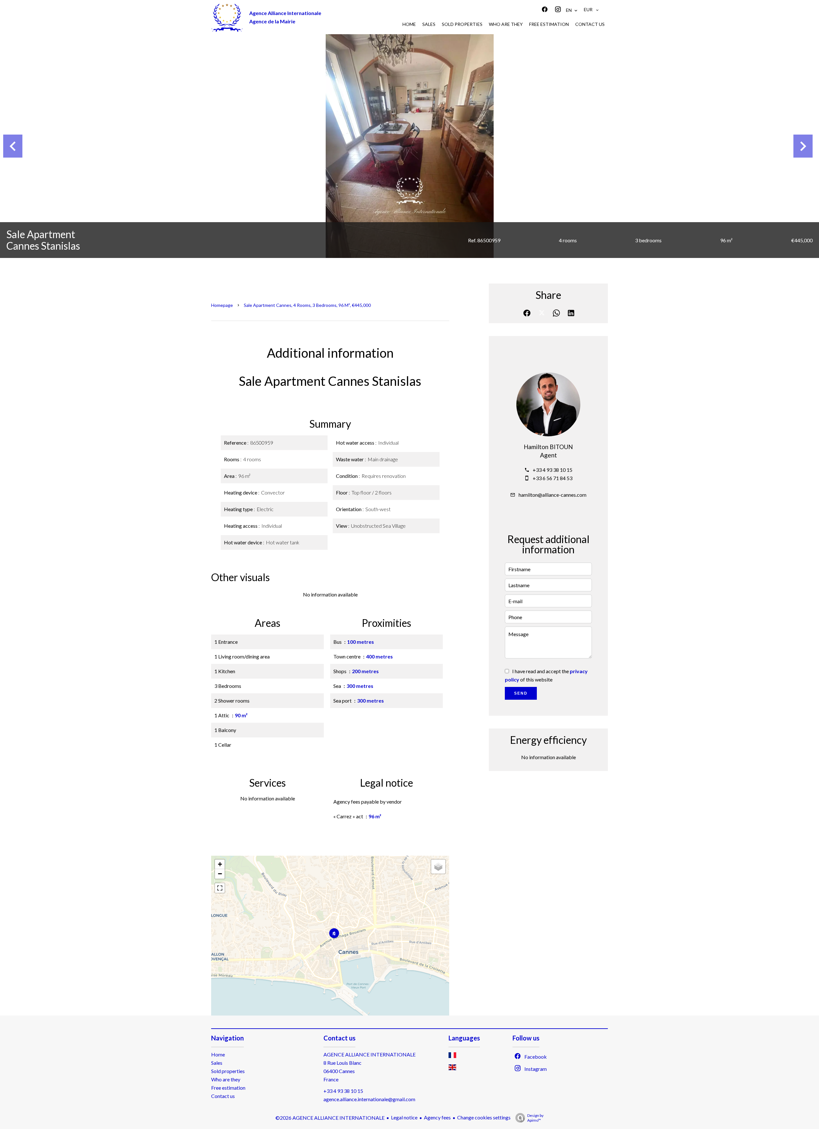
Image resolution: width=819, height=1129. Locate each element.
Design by (535, 1118)
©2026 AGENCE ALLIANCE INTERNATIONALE (330, 1118)
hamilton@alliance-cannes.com (552, 495)
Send (521, 693)
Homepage (222, 305)
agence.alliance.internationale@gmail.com (369, 1099)
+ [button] (220, 864)
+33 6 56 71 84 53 (552, 478)
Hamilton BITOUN (548, 446)
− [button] (220, 874)
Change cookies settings (484, 1117)
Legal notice (404, 1117)
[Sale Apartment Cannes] (409, 146)
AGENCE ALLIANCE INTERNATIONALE (369, 1054)
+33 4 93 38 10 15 (552, 470)
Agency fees (437, 1117)
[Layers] (438, 867)
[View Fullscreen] (220, 888)
